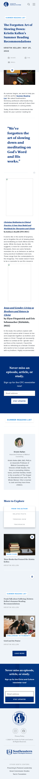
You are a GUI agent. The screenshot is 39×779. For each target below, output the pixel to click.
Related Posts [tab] (19, 514)
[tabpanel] (19, 595)
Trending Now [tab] (19, 519)
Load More (19, 653)
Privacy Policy (19, 736)
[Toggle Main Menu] (34, 4)
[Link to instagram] (15, 731)
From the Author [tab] (19, 509)
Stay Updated (19, 401)
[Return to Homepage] (19, 718)
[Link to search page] (29, 4)
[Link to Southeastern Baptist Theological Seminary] (19, 754)
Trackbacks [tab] (19, 524)
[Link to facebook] (23, 731)
